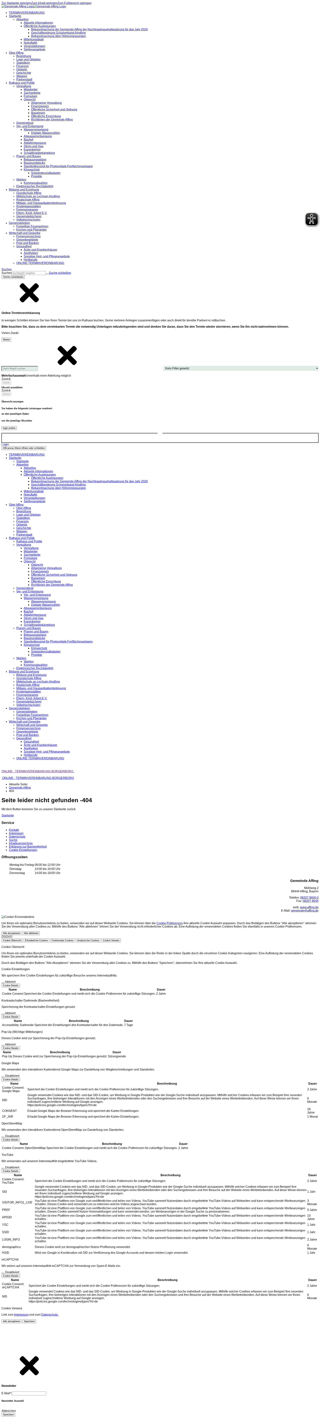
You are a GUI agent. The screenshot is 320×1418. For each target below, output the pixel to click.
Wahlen (29, 661)
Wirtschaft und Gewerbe (32, 725)
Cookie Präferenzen (169, 923)
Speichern (29, 1321)
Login (5, 444)
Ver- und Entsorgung (37, 594)
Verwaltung (31, 548)
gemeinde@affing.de (305, 910)
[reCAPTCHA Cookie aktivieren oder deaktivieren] (2, 1273)
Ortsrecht (37, 564)
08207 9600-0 (309, 897)
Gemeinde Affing (20, 787)
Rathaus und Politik (29, 541)
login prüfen (9, 428)
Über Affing (23, 508)
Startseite (22, 461)
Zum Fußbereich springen (74, 3)
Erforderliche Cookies (36, 940)
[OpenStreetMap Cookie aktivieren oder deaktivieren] (2, 1137)
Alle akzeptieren (11, 933)
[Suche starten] (47, 273)
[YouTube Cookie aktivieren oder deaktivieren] (2, 1168)
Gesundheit (31, 741)
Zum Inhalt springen (44, 3)
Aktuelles (30, 468)
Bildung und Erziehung (31, 674)
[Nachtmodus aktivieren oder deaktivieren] (160, 435)
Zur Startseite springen (16, 3)
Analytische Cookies (88, 940)
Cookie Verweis (111, 940)
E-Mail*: (6, 1393)
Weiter (6, 339)
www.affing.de (309, 907)
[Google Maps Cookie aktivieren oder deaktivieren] (2, 1076)
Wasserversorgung (43, 601)
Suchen (6, 272)
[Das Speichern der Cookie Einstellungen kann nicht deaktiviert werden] (2, 982)
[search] (29, 273)
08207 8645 (311, 900)
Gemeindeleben (26, 711)
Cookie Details (11, 985)
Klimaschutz (39, 648)
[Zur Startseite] (33, 6)
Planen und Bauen (36, 631)
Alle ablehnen (31, 933)
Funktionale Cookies (63, 940)
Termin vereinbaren (13, 277)
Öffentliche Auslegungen (47, 478)
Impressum (21, 1314)
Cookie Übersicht (12, 940)
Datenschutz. (50, 1314)
